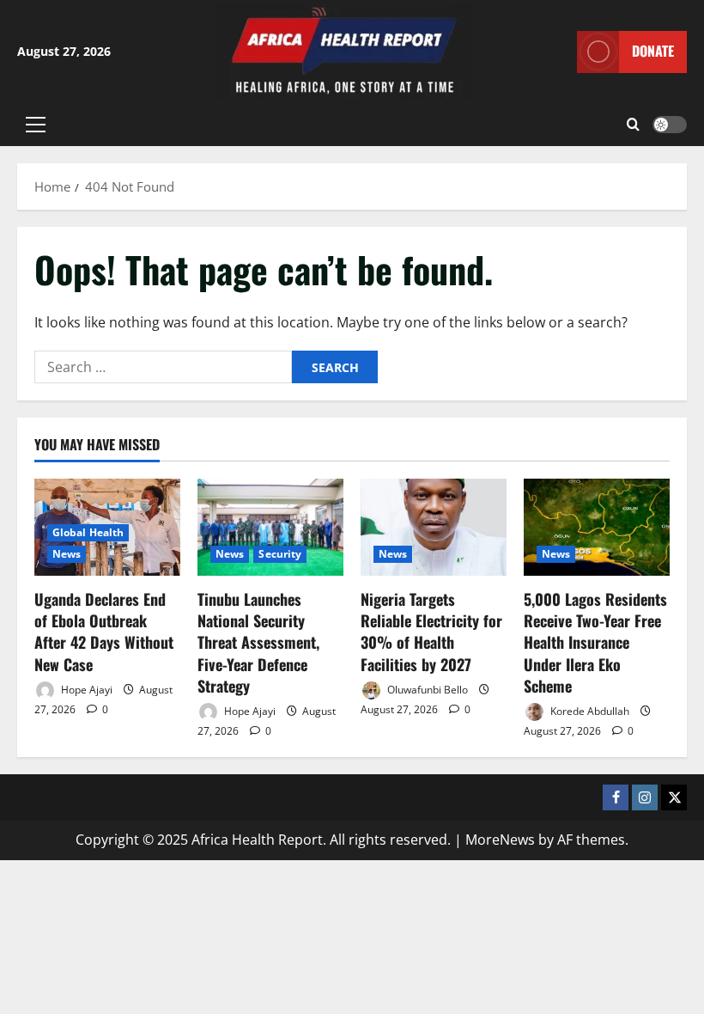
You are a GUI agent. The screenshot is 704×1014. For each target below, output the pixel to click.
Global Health (88, 532)
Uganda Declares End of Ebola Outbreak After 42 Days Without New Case (103, 631)
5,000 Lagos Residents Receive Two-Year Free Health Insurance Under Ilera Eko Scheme (595, 642)
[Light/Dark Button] (669, 124)
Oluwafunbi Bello (426, 689)
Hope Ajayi (85, 689)
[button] (35, 125)
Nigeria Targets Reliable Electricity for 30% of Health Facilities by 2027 (431, 631)
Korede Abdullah (588, 711)
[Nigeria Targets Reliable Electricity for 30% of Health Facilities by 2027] (434, 527)
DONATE (653, 50)
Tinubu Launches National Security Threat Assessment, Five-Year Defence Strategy (258, 642)
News (66, 554)
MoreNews (500, 839)
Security (279, 554)
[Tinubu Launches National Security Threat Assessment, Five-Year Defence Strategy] (270, 527)
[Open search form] (633, 124)
